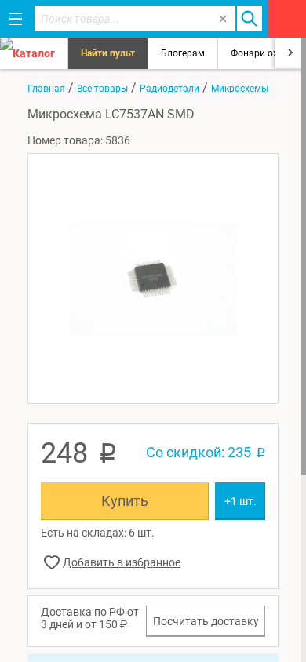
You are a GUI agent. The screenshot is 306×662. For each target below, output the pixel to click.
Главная (46, 88)
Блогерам (183, 53)
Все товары (102, 88)
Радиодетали (169, 88)
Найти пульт (108, 53)
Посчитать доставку (206, 621)
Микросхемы (239, 88)
